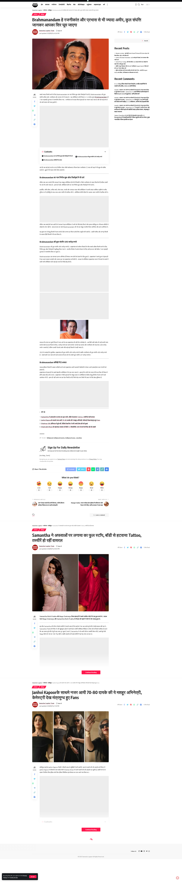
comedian (79, 438)
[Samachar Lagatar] (35, 4)
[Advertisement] (74, 126)
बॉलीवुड (42, 14)
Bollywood (50, 438)
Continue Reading (91, 672)
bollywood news (70, 438)
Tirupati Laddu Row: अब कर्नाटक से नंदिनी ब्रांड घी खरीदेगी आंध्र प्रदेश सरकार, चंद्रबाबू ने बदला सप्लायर (131, 109)
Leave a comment (100, 515)
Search (146, 40)
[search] (139, 4)
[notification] (136, 5)
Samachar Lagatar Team (46, 30)
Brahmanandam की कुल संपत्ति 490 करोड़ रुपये (89, 156)
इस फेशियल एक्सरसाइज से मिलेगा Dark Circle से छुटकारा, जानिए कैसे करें (131, 93)
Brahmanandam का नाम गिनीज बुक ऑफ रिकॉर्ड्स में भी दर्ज (58, 156)
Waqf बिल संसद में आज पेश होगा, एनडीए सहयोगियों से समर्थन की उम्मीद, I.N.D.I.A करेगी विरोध (130, 85)
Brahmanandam (101, 97)
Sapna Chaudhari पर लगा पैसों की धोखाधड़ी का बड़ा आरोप (128, 115)
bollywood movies (59, 438)
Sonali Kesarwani (44, 860)
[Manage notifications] (177, 877)
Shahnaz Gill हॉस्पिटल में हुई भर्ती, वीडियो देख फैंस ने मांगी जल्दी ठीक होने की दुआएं (64, 423)
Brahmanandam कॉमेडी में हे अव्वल (53, 160)
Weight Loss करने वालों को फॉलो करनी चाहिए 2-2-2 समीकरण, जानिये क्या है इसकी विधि (131, 100)
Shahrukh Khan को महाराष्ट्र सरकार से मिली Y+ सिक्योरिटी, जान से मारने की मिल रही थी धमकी (68, 427)
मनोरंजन (36, 14)
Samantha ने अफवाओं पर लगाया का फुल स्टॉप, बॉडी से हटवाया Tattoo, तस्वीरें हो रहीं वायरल (68, 417)
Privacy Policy (93, 459)
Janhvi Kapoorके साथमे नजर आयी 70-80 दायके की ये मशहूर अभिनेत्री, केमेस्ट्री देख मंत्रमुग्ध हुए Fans (70, 420)
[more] (107, 4)
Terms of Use (14, 877)
